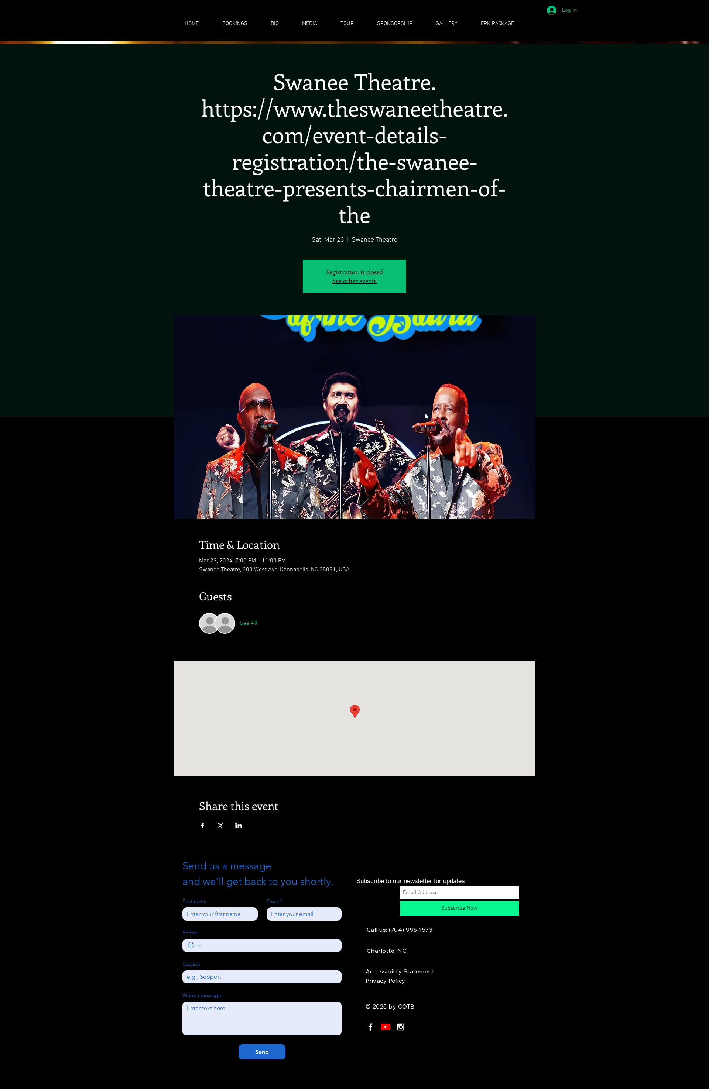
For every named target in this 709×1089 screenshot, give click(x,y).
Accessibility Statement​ (400, 971)
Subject (191, 964)
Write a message (201, 995)
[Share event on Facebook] (202, 825)
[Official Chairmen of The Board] (385, 1027)
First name (194, 901)
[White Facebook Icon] (370, 1027)
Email (274, 901)
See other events (354, 281)
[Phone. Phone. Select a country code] (194, 945)
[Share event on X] (220, 825)
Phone (189, 933)
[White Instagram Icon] (400, 1027)
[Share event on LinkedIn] (238, 825)
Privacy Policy (385, 980)
